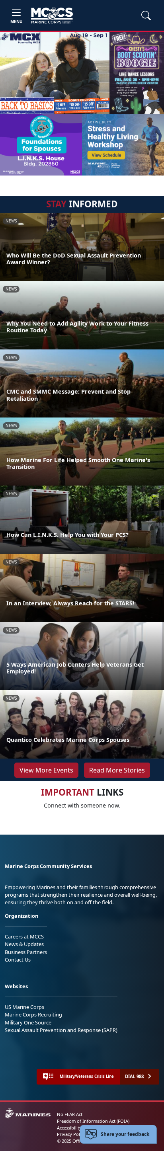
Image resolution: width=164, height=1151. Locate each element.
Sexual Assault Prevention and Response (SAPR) (61, 1030)
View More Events (46, 770)
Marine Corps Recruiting (33, 1014)
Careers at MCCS (24, 936)
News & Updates (24, 944)
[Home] (52, 15)
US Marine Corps (24, 1007)
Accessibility (69, 1128)
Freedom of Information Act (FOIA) (93, 1121)
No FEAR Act (69, 1114)
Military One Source (28, 1022)
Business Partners (26, 952)
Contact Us (18, 959)
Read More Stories (117, 770)
